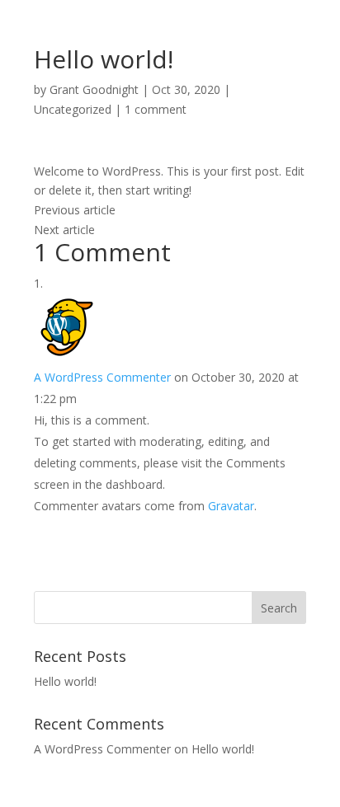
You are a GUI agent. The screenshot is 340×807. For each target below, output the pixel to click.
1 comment (156, 109)
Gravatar (231, 506)
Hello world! (65, 681)
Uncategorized (72, 109)
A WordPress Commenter (102, 377)
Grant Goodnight (94, 89)
